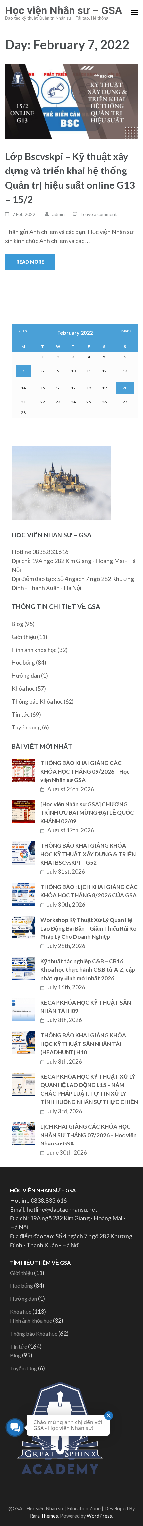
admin (58, 214)
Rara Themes (44, 1516)
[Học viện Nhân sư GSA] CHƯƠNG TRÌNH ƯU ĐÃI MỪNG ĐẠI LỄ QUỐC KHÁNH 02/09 (87, 813)
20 (125, 387)
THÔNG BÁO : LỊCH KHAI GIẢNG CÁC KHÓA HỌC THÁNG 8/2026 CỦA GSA (89, 891)
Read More (30, 262)
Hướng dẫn (26, 675)
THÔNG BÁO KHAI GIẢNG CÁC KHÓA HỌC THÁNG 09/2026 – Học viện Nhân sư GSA (85, 771)
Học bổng (23, 662)
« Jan (22, 330)
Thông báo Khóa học (37, 701)
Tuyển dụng (26, 727)
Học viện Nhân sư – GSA (63, 10)
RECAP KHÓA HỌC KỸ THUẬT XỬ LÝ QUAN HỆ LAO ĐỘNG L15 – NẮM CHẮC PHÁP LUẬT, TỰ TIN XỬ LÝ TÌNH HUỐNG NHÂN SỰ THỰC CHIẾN (89, 1089)
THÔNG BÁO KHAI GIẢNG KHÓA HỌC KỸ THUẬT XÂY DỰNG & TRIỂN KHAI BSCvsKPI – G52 (88, 854)
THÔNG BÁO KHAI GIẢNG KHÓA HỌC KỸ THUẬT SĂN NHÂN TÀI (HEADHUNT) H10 (83, 1044)
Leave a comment (99, 214)
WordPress (99, 1516)
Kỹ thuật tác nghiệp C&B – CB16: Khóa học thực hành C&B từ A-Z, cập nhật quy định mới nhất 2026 (87, 970)
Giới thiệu (24, 636)
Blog (17, 623)
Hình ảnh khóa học (34, 649)
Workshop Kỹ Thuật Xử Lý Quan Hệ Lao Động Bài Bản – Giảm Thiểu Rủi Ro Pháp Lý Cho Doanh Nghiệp (88, 928)
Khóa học (23, 688)
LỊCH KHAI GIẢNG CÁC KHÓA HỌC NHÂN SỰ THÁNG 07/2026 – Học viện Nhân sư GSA (88, 1135)
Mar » (126, 330)
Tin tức (21, 714)
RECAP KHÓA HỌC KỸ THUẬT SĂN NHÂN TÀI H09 (85, 1006)
